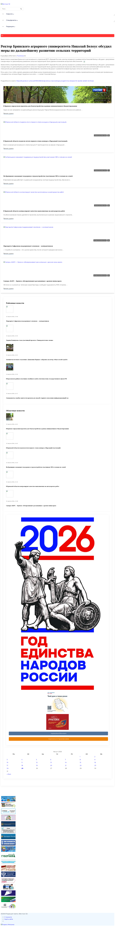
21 (65, 765)
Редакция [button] (10, 26)
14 (65, 762)
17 (7, 765)
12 (36, 762)
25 (22, 768)
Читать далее (8, 113)
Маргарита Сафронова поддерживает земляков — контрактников (28, 246)
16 (95, 762)
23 (95, 765)
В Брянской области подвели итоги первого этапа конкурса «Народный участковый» (35, 141)
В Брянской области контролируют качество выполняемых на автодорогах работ (34, 211)
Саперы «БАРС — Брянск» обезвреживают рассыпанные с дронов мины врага (32, 281)
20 (51, 765)
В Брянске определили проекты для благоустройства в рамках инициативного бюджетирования (40, 106)
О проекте (8, 917)
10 (7, 762)
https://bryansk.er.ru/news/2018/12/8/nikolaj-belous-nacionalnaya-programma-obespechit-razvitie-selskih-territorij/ (55, 81)
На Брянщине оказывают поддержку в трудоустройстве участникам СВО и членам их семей (38, 176)
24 (7, 768)
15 (80, 762)
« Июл (9, 774)
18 (22, 765)
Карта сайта (8, 919)
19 (37, 765)
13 (51, 762)
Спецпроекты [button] (11, 20)
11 (22, 762)
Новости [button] (9, 14)
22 (80, 765)
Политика (20, 56)
